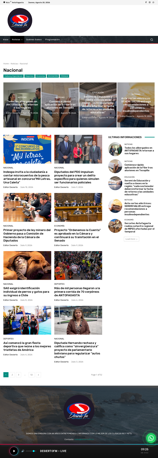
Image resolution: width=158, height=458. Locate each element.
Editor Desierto (10, 187)
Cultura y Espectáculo (13, 76)
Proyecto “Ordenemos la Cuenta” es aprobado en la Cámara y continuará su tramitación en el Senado (77, 235)
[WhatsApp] (153, 2)
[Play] (14, 451)
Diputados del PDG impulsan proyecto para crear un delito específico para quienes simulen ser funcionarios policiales (76, 177)
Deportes (29, 76)
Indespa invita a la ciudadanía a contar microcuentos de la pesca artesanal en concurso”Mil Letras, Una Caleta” (27, 177)
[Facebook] (146, 2)
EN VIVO (144, 453)
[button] (151, 39)
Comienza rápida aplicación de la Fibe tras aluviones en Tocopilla (139, 167)
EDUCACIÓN (53, 76)
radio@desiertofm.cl (84, 439)
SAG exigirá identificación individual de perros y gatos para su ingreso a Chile (26, 291)
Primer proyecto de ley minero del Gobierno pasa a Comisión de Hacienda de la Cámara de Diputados (27, 235)
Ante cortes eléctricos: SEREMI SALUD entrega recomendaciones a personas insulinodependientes (138, 209)
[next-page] (38, 374)
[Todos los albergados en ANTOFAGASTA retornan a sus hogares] (22, 104)
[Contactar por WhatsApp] (151, 438)
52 (32, 374)
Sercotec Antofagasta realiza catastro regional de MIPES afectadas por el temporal (139, 227)
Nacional (8, 168)
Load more (130, 239)
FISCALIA (64, 76)
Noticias (14, 63)
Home (6, 63)
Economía (41, 76)
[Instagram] (150, 2)
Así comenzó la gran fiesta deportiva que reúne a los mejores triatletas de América (27, 346)
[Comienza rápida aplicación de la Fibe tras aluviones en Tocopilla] (60, 104)
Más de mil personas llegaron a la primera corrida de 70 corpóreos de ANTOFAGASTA (77, 291)
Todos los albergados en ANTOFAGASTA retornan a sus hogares (139, 150)
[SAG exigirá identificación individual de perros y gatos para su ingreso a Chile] (27, 265)
